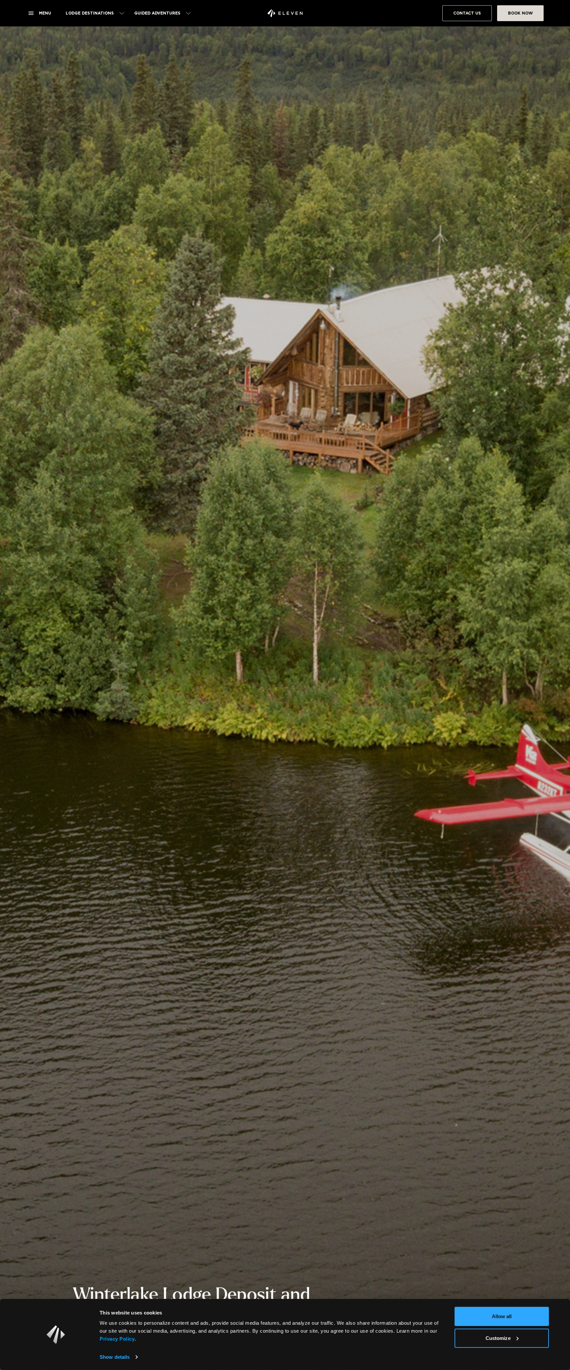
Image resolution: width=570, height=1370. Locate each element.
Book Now (520, 13)
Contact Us (467, 13)
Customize (498, 1338)
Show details (115, 1357)
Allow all (502, 1316)
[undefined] (285, 13)
